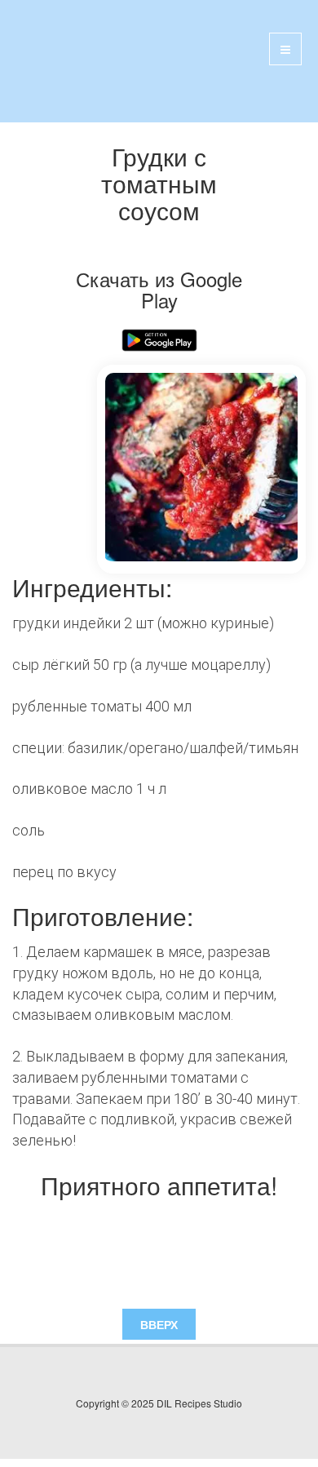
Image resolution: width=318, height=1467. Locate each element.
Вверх (159, 1324)
